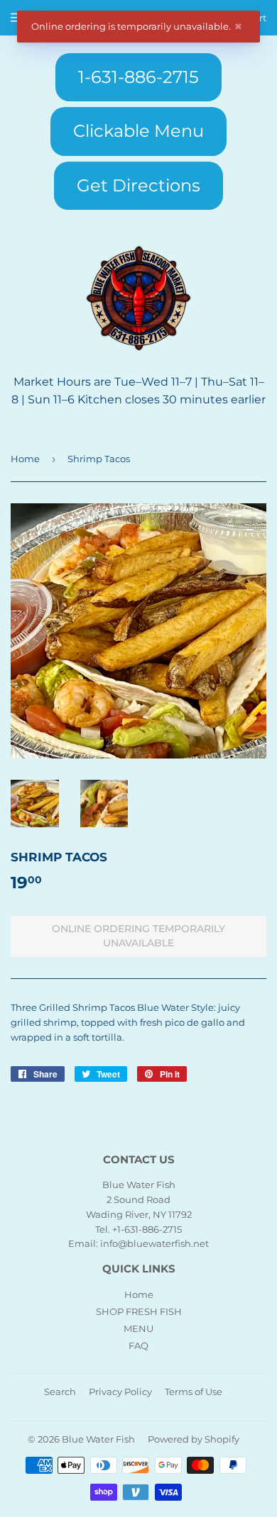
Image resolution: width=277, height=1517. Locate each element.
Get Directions (138, 185)
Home (25, 458)
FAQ (138, 1345)
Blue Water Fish (98, 1439)
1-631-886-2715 (138, 77)
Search (60, 1391)
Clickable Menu (138, 131)
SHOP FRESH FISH (139, 1311)
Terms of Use (193, 1391)
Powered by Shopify (193, 1439)
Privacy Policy (120, 1391)
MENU (138, 1328)
